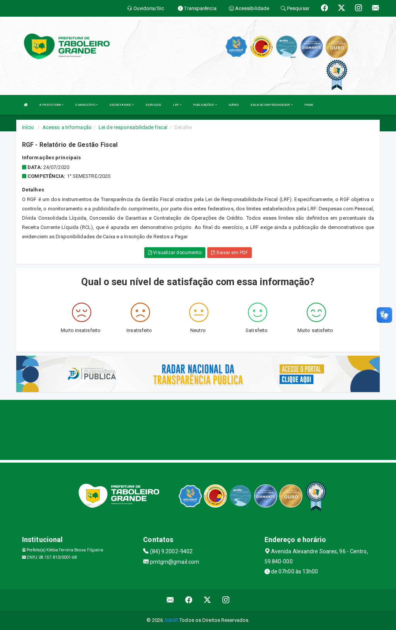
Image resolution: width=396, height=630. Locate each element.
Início (28, 127)
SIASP (171, 620)
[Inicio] (26, 105)
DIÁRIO (234, 105)
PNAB (308, 105)
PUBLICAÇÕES (204, 105)
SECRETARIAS (120, 105)
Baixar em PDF (231, 252)
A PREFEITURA (50, 105)
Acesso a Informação (67, 127)
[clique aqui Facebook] (189, 600)
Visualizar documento (176, 252)
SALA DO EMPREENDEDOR (270, 105)
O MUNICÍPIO (85, 105)
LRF (176, 105)
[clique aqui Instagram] (226, 600)
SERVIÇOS (153, 105)
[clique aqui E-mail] (170, 600)
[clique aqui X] (207, 600)
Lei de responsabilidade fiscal (133, 127)
